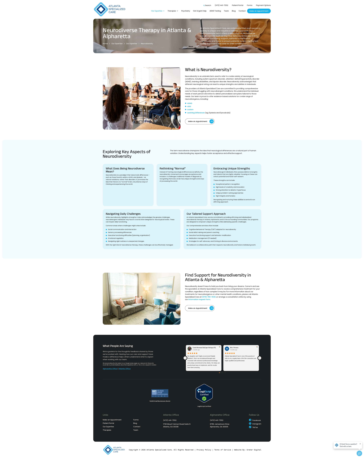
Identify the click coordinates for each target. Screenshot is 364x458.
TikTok (255, 428)
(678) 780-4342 (209, 297)
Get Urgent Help (200, 11)
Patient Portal (237, 5)
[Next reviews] (259, 358)
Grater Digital (254, 450)
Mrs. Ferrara (234, 347)
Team (226, 11)
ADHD (189, 103)
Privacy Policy (204, 450)
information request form (199, 299)
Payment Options (263, 5)
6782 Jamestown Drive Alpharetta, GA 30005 (219, 425)
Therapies (172, 11)
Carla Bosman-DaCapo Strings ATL (204, 347)
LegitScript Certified (204, 406)
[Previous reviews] (185, 358)
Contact (242, 11)
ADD (189, 106)
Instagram (256, 424)
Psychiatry (185, 11)
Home (105, 43)
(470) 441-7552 (221, 5)
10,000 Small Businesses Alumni (159, 401)
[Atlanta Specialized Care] (111, 9)
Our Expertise (156, 11)
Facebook (256, 421)
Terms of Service (222, 450)
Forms (249, 5)
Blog (234, 11)
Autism (190, 109)
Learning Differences (196, 113)
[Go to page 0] (219, 372)
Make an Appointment (258, 11)
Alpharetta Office (110, 368)
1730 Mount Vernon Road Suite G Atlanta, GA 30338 (177, 425)
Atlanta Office (125, 368)
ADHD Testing (215, 11)
